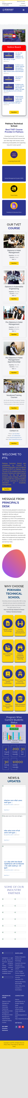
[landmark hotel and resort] (7, 918)
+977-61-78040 (15, 433)
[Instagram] (19, 1027)
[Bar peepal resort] (7, 925)
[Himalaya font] (20, 932)
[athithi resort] (20, 912)
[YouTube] (23, 1027)
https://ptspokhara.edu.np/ (15, 439)
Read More (6, 810)
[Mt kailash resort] (7, 938)
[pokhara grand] (7, 898)
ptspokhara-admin (9, 804)
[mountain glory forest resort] (20, 918)
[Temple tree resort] (7, 912)
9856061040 (22, 1011)
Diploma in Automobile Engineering (5, 1007)
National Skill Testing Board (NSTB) (20, 982)
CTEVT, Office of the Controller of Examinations (20, 987)
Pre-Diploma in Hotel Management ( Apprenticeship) (7, 1016)
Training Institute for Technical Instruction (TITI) (20, 977)
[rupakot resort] (20, 898)
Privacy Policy (7, 1044)
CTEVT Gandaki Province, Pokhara (19, 972)
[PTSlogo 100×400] (7, 9)
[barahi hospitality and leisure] (7, 905)
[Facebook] (16, 1027)
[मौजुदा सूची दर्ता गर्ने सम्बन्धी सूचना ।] (9, 79)
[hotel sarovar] (20, 925)
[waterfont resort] (7, 932)
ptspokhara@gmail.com (15, 437)
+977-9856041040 (16, 435)
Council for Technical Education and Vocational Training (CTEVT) (20, 966)
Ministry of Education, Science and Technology (20, 958)
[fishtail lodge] (20, 905)
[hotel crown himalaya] (20, 938)
